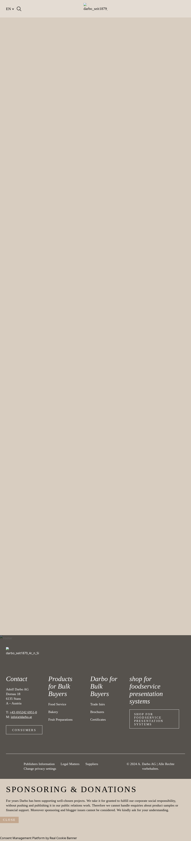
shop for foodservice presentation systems (148, 719)
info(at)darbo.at (21, 717)
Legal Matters (70, 764)
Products (56, 26)
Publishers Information (39, 764)
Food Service (57, 704)
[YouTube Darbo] (13, 769)
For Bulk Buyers (32, 26)
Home (10, 26)
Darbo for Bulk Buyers (103, 686)
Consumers (24, 730)
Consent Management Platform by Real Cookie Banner (38, 838)
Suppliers (91, 764)
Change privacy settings (40, 768)
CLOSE (9, 819)
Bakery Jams (93, 26)
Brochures (97, 712)
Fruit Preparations (60, 719)
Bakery (73, 26)
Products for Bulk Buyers (60, 686)
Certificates (98, 719)
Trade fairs (97, 704)
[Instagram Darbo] (13, 763)
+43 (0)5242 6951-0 (23, 712)
